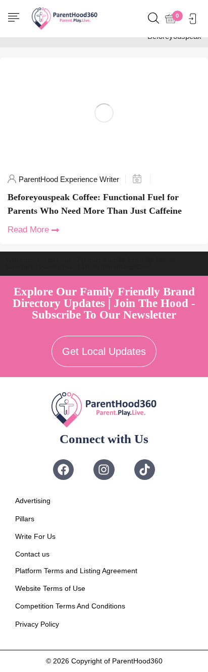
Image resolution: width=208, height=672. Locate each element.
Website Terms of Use (50, 588)
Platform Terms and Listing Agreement (76, 571)
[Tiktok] (144, 469)
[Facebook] (63, 469)
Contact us (32, 554)
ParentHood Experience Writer (69, 179)
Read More (28, 229)
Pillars (24, 519)
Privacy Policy (37, 624)
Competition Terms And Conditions (70, 606)
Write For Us (35, 536)
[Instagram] (103, 469)
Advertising (32, 501)
